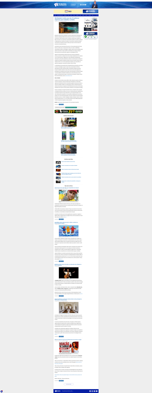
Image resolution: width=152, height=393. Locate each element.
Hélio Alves (58, 0)
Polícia (74, 15)
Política (71, 15)
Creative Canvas (63, 236)
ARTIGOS (61, 224)
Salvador (61, 301)
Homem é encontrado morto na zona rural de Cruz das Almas (71, 177)
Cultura (83, 15)
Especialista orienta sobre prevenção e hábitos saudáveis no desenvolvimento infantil (66, 223)
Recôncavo (65, 15)
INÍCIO (55, 15)
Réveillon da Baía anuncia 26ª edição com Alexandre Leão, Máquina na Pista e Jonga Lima (68, 265)
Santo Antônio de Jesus (60, 15)
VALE (68, 15)
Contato (65, 0)
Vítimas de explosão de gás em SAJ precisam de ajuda (70, 169)
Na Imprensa (62, 0)
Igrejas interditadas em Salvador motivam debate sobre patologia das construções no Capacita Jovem (68, 299)
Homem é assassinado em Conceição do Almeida (69, 165)
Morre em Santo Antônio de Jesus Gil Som (68, 161)
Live (92, 15)
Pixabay (67, 236)
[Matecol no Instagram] (69, 111)
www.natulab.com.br (68, 75)
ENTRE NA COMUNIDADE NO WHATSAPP (71, 107)
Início (62, 390)
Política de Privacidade (69, 0)
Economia (77, 15)
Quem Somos (55, 0)
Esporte (86, 15)
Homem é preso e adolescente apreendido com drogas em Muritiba (70, 181)
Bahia (60, 21)
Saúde (80, 15)
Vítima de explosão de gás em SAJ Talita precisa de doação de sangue (68, 339)
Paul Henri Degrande (63, 313)
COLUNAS (89, 15)
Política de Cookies (75, 0)
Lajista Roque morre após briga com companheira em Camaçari (67, 187)
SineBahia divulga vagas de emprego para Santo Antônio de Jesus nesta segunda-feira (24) (71, 174)
